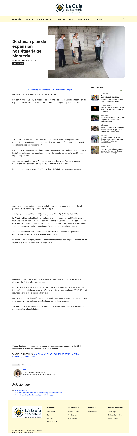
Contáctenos (72, 415)
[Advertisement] (49, 122)
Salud (49, 415)
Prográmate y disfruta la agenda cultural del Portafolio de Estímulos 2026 (113, 119)
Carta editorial (113, 418)
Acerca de (16, 365)
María (18, 60)
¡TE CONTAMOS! (18, 63)
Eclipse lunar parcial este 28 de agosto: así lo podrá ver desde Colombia (112, 109)
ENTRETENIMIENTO (45, 19)
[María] (18, 377)
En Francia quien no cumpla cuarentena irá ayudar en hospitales (38, 393)
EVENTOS (61, 19)
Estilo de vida (52, 421)
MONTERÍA (16, 19)
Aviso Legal (112, 412)
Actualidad (51, 412)
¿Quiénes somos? (74, 412)
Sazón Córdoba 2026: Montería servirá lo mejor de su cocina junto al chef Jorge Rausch (112, 129)
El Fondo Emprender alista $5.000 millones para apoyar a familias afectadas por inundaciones (112, 140)
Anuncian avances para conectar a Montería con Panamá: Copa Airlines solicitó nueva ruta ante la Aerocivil (112, 98)
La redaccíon (72, 418)
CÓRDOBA (29, 19)
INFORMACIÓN (83, 19)
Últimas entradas (26, 365)
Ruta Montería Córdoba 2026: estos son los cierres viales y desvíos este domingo (112, 151)
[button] (124, 19)
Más (120, 90)
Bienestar (50, 418)
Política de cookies (115, 415)
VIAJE (71, 19)
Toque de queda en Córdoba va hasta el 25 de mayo (34, 395)
